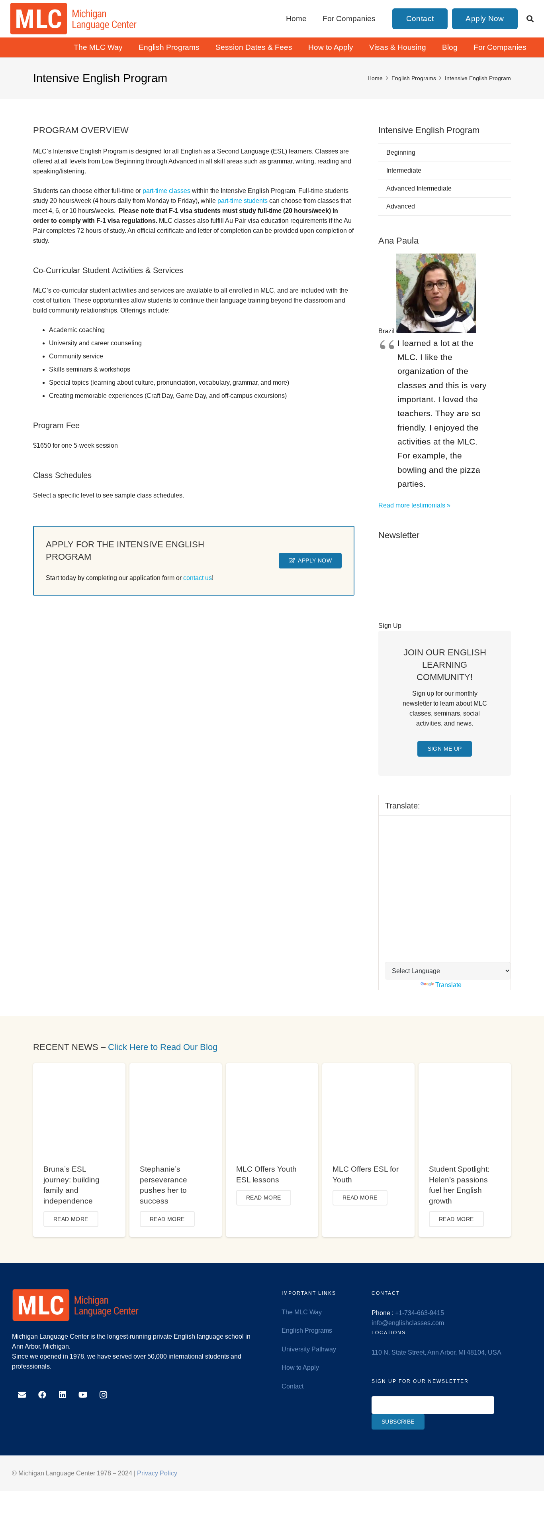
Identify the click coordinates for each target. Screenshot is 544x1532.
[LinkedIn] (62, 1395)
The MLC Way (302, 1312)
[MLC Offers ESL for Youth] (368, 1068)
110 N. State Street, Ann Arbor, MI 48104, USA (436, 1352)
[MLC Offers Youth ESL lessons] (272, 1068)
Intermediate (403, 170)
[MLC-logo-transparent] (73, 18)
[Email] (22, 1395)
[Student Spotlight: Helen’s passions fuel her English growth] (465, 1068)
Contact (292, 1386)
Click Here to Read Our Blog (162, 1047)
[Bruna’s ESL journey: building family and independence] (79, 1068)
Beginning (400, 152)
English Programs (307, 1330)
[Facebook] (42, 1395)
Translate (448, 984)
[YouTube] (83, 1395)
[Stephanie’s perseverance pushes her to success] (175, 1068)
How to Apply (300, 1367)
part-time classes (166, 190)
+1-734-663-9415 (419, 1313)
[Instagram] (103, 1395)
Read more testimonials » (414, 505)
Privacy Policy (157, 1473)
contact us (197, 577)
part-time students (242, 200)
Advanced (400, 206)
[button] (530, 19)
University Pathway (309, 1349)
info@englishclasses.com (408, 1323)
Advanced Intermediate (419, 188)
